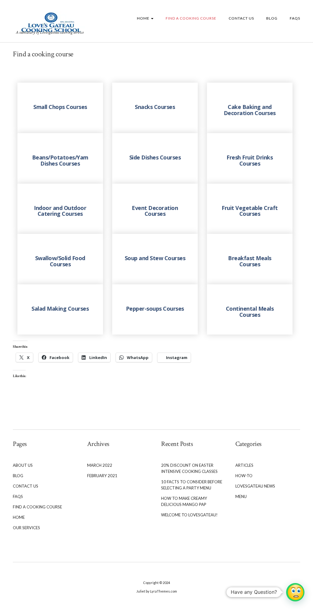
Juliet (140, 591)
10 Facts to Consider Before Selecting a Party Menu (191, 484)
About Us (23, 465)
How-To (243, 475)
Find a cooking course (191, 18)
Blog (272, 18)
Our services (26, 527)
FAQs (295, 18)
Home (143, 18)
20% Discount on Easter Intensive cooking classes (189, 468)
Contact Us (241, 18)
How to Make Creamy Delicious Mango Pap (184, 501)
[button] (295, 592)
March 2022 (99, 465)
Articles (244, 465)
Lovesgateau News (255, 486)
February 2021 (102, 475)
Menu (241, 496)
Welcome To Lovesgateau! (189, 514)
